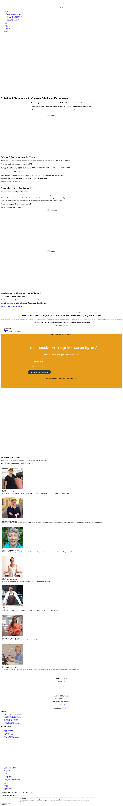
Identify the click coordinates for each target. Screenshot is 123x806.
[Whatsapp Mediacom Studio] (7, 33)
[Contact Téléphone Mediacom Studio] (2, 33)
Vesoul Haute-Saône (9, 777)
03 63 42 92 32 (61, 704)
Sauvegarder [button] (4, 804)
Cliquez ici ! (61, 681)
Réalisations (7, 22)
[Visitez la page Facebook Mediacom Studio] (63, 708)
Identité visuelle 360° (12, 17)
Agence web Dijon (9, 768)
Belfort (6, 780)
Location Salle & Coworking (11, 723)
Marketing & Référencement (14, 16)
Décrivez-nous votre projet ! (61, 325)
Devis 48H (7, 28)
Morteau (6, 771)
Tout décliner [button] (15, 799)
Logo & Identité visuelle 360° (12, 719)
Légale (6, 786)
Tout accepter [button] (5, 799)
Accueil (6, 783)
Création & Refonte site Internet (12, 714)
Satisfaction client (8, 734)
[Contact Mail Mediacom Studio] (5, 33)
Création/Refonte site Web (14, 14)
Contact (6, 26)
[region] (61, 65)
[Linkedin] (68, 708)
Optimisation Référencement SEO (13, 717)
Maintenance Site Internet (10, 720)
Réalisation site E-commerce (11, 716)
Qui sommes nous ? (9, 730)
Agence (6, 25)
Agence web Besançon (10, 767)
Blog (5, 23)
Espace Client (7, 788)
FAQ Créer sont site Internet (11, 737)
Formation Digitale (12, 20)
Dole (5, 774)
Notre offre (12, 306)
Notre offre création (10, 181)
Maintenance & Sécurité (13, 19)
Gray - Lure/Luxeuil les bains (12, 779)
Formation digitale (9, 722)
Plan (5, 789)
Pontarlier (6, 773)
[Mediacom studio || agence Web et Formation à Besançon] (61, 5)
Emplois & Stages (8, 736)
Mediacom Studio (13, 794)
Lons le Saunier (8, 776)
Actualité (6, 733)
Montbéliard (7, 770)
